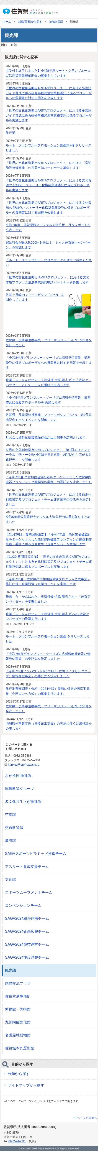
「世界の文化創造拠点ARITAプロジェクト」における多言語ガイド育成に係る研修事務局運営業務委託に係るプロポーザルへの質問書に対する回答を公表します (49, 93)
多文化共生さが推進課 (23, 802)
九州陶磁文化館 (18, 1022)
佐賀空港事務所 (18, 996)
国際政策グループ (19, 789)
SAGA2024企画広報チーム (27, 931)
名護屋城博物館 (18, 1035)
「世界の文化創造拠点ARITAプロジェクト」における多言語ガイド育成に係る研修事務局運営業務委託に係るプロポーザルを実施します (49, 115)
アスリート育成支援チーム (27, 866)
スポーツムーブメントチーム (28, 892)
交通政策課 (14, 828)
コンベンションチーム (23, 905)
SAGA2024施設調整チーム (27, 957)
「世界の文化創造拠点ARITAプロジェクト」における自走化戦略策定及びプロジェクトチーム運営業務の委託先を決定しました (49, 499)
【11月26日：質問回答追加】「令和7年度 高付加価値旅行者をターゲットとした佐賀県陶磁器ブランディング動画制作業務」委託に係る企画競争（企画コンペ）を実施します (49, 539)
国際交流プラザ (18, 983)
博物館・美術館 (18, 1009)
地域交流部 (56, 21)
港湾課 (10, 841)
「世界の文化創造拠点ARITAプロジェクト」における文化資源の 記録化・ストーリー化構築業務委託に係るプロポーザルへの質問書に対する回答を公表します (48, 207)
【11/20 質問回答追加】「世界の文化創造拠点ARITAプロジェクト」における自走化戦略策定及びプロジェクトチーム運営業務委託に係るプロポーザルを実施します (49, 561)
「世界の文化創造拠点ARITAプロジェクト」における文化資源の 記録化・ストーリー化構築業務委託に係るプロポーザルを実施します (48, 185)
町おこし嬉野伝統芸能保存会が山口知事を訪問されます (45, 437)
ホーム (7, 21)
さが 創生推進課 (18, 776)
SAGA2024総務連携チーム (27, 918)
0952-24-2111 (17, 1141)
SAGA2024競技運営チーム (27, 944)
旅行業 (10, 133)
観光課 (10, 970)
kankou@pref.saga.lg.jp (23, 764)
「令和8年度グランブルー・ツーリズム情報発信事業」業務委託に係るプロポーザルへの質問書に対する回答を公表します (49, 362)
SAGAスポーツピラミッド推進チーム (35, 854)
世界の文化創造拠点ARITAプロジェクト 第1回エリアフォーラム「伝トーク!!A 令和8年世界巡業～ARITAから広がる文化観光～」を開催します (48, 454)
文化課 (10, 879)
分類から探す (19, 1074)
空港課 (10, 815)
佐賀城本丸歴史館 (19, 1048)
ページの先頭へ (87, 1118)
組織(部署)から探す (30, 21)
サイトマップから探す (26, 1085)
